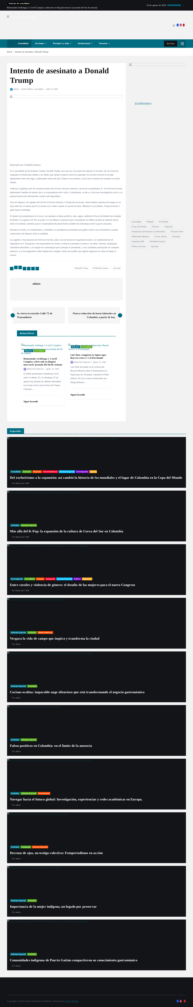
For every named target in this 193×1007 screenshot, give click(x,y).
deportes (169, 227)
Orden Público (27, 89)
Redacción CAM (22, 483)
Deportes (29, 351)
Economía (32, 686)
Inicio (9, 52)
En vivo (170, 43)
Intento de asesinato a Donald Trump (32, 52)
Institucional (84, 43)
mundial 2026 (138, 241)
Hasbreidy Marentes (141, 236)
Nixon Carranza (139, 246)
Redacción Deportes (35, 369)
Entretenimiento (50, 472)
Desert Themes (71, 1001)
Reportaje (87, 579)
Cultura (156, 227)
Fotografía (25, 847)
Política (77, 579)
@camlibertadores (143, 103)
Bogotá (150, 222)
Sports (93, 472)
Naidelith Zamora (101, 268)
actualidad (137, 222)
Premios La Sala (61, 43)
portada (117, 268)
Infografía (50, 579)
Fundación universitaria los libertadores (149, 232)
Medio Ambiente (45, 633)
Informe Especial (67, 472)
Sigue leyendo (31, 401)
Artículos (27, 472)
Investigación (82, 472)
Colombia (164, 222)
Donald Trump (82, 268)
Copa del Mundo (139, 227)
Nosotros (103, 43)
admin (16, 89)
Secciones (39, 43)
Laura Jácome (161, 236)
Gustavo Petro (177, 232)
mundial (177, 236)
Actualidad (23, 43)
